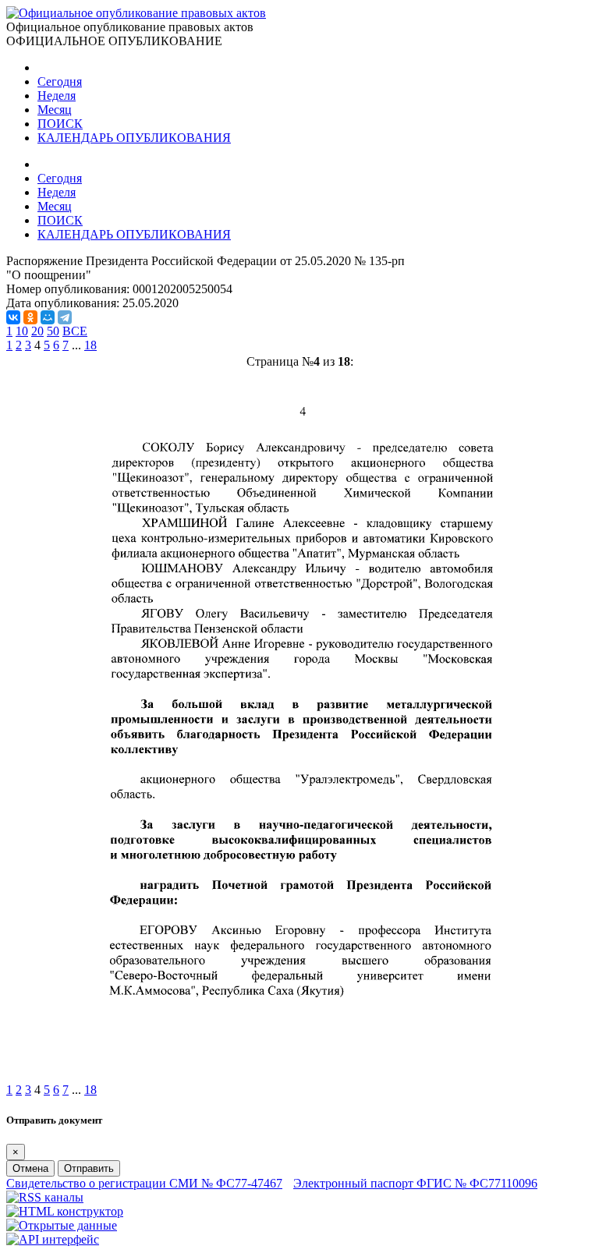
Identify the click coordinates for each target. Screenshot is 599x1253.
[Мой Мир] (48, 317)
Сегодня (59, 81)
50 (53, 331)
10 (22, 331)
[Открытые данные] (61, 1225)
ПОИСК (60, 123)
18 (90, 345)
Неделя (56, 95)
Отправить (89, 1168)
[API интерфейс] (52, 1239)
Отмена (30, 1168)
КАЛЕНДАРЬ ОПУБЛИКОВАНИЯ (134, 137)
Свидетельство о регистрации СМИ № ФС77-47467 (144, 1183)
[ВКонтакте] (13, 317)
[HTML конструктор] (64, 1211)
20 (37, 331)
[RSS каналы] (44, 1197)
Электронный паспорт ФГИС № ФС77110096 (415, 1183)
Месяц (54, 109)
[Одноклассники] (30, 317)
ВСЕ (74, 331)
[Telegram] (65, 317)
